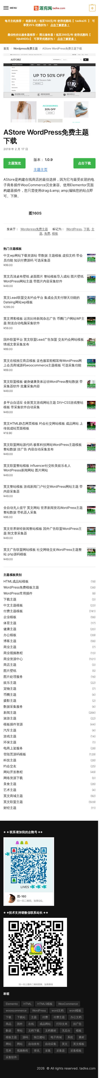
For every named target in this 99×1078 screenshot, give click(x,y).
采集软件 (11, 1057)
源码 (25, 1037)
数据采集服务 (13, 706)
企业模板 (9, 617)
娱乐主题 (9, 682)
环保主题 (9, 742)
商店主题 (9, 665)
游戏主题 (9, 736)
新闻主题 (9, 712)
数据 (8, 1030)
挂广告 (77, 1024)
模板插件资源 (13, 724)
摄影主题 (9, 700)
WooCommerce (68, 1004)
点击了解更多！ (60, 25)
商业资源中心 (13, 659)
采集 (48, 1050)
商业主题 (9, 647)
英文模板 (78, 1044)
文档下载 (33, 1030)
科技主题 (9, 760)
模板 (55, 233)
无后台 (66, 1030)
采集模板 (76, 1050)
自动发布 (33, 1044)
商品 (8, 1024)
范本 (8, 1050)
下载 (87, 229)
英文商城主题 (13, 796)
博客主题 (9, 641)
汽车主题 (9, 730)
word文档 (58, 1010)
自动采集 (50, 1044)
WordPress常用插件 (17, 593)
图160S (35, 213)
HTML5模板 (44, 1004)
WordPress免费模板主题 (21, 587)
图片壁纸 (9, 670)
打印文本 (61, 1024)
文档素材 (50, 1030)
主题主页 (40, 169)
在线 (31, 1024)
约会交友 (9, 766)
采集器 (60, 1050)
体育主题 (9, 623)
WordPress (74, 229)
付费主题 (59, 1017)
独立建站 (39, 1037)
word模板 (75, 1010)
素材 (81, 1037)
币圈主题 (9, 694)
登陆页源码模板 (14, 754)
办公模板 (9, 635)
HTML (27, 1004)
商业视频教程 (13, 653)
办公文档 (76, 1017)
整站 (20, 1030)
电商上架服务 (13, 748)
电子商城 (56, 1037)
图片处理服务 (13, 676)
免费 (47, 233)
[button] (92, 8)
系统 (70, 1037)
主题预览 (14, 163)
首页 (6, 48)
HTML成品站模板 (16, 581)
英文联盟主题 (13, 802)
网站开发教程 (13, 772)
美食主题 (9, 784)
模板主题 (11, 1037)
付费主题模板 (13, 611)
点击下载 (84, 163)
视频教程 (22, 1050)
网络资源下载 (13, 778)
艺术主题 (9, 790)
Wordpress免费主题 (25, 48)
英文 (64, 1044)
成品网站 (45, 1024)
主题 (34, 1017)
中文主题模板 (13, 605)
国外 (20, 1024)
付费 (45, 1017)
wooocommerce (16, 1010)
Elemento (12, 1004)
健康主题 (9, 629)
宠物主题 (9, 688)
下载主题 (9, 599)
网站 (8, 1044)
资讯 (36, 1050)
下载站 (21, 1017)
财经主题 (9, 808)
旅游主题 (9, 718)
